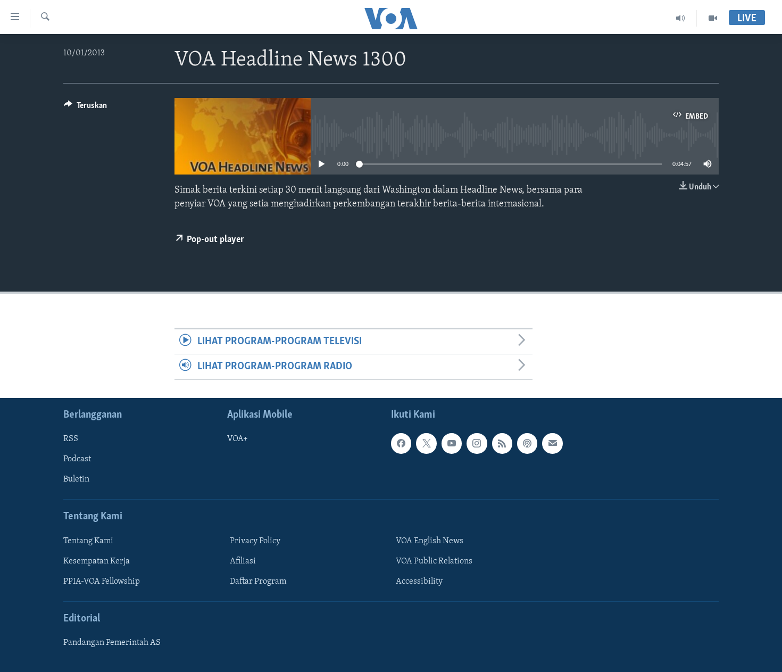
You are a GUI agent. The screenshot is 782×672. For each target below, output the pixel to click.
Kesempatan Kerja (96, 561)
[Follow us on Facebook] (401, 443)
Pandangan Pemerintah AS (112, 642)
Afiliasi (243, 561)
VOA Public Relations (434, 561)
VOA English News (429, 540)
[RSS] (502, 443)
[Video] (713, 18)
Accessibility (419, 581)
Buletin (76, 479)
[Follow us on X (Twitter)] (426, 443)
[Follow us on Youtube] (452, 443)
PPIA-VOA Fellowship (101, 581)
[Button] (85, 108)
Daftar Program (258, 581)
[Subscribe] (552, 443)
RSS (70, 439)
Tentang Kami (88, 540)
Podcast (77, 459)
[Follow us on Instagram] (477, 443)
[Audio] (680, 18)
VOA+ (237, 439)
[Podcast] (527, 443)
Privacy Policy (255, 540)
